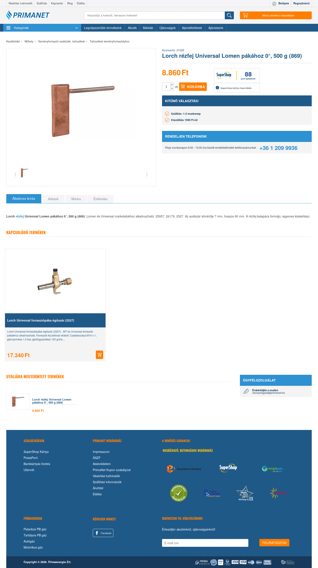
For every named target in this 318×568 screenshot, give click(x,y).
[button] (172, 85)
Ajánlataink (215, 28)
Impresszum (101, 451)
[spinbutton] (166, 86)
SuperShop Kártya (36, 451)
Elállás (81, 3)
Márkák (148, 28)
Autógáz (29, 541)
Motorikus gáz (33, 547)
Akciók (132, 28)
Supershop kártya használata (235, 88)
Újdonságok (167, 28)
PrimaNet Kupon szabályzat (112, 470)
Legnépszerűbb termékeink (103, 28)
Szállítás (42, 3)
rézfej (20, 216)
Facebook (105, 533)
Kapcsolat (57, 3)
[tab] (23, 198)
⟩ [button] (147, 174)
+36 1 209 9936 (278, 148)
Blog (70, 3)
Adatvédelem (102, 464)
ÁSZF (97, 457)
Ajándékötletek (192, 28)
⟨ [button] (15, 174)
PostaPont (31, 457)
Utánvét (29, 470)
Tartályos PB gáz (35, 535)
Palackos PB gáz (35, 529)
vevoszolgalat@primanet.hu (268, 392)
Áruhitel (98, 488)
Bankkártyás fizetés (37, 464)
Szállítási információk (107, 482)
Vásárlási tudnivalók (20, 3)
